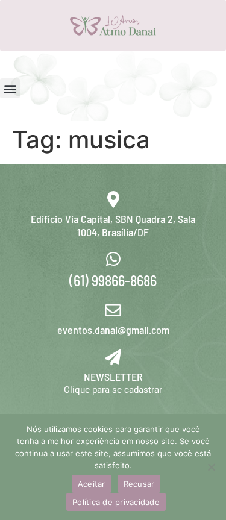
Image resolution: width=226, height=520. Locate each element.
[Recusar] (211, 467)
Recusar (139, 484)
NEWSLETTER (113, 376)
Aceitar (91, 484)
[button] (10, 88)
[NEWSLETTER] (113, 357)
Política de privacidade (116, 502)
